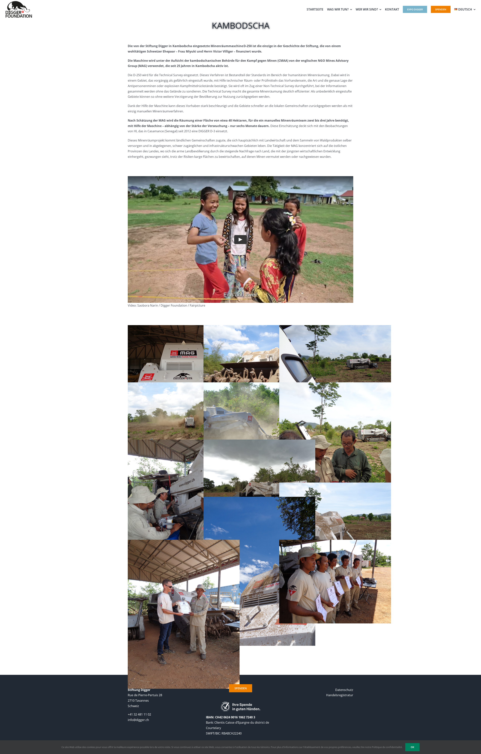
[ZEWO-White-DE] (240, 703)
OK (412, 747)
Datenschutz (344, 690)
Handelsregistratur (339, 695)
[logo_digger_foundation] (19, 3)
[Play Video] (240, 239)
